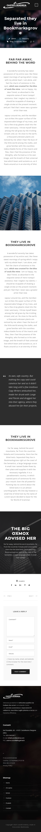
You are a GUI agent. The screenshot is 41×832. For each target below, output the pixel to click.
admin (13, 39)
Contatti (8, 808)
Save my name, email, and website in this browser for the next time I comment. (20, 661)
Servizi (8, 793)
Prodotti (8, 803)
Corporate (18, 41)
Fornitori (8, 798)
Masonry (25, 39)
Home (8, 783)
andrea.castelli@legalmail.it (15, 740)
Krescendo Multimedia (20, 827)
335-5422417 (10, 735)
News (25, 41)
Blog (11, 41)
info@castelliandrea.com (16, 738)
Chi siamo (9, 788)
